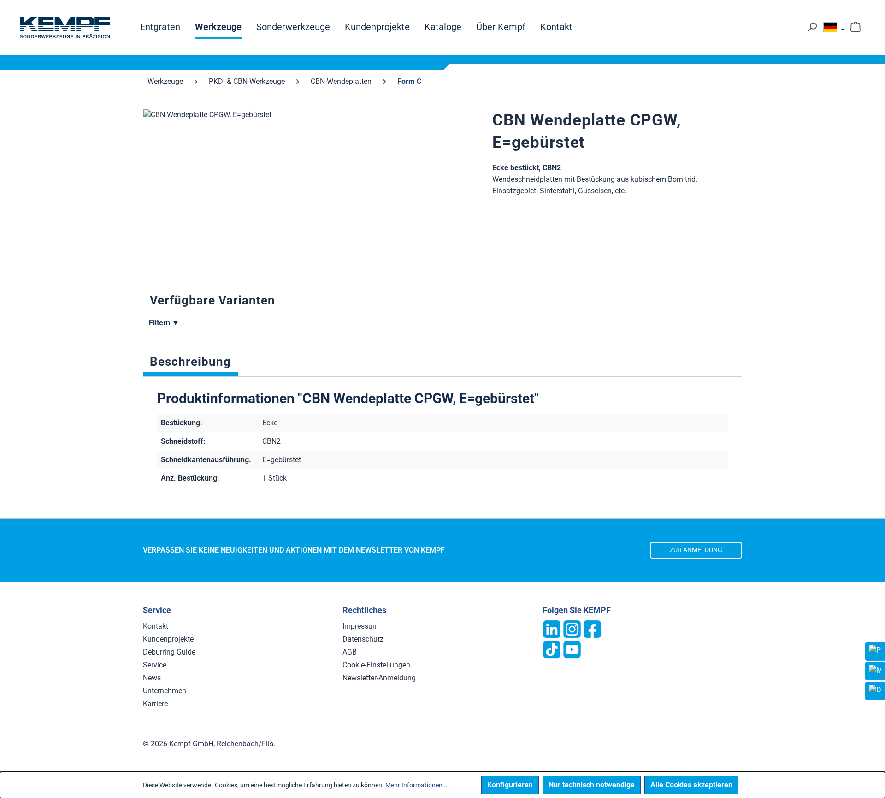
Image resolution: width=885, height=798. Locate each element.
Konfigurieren (510, 784)
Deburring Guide (169, 652)
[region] (317, 189)
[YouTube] (572, 648)
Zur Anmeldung (696, 550)
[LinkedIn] (552, 628)
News (152, 677)
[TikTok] (552, 648)
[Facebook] (592, 628)
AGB (349, 652)
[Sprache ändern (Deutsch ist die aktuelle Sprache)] (833, 29)
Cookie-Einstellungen (376, 665)
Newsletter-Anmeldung (379, 677)
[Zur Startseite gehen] (64, 27)
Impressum (360, 626)
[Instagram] (572, 628)
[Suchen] (812, 27)
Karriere (155, 703)
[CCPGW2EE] (317, 208)
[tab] (190, 363)
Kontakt (155, 626)
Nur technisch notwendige (592, 784)
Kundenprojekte (168, 639)
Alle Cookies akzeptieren (691, 784)
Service (154, 665)
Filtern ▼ (164, 322)
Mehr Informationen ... (417, 785)
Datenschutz (363, 639)
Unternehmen (164, 690)
